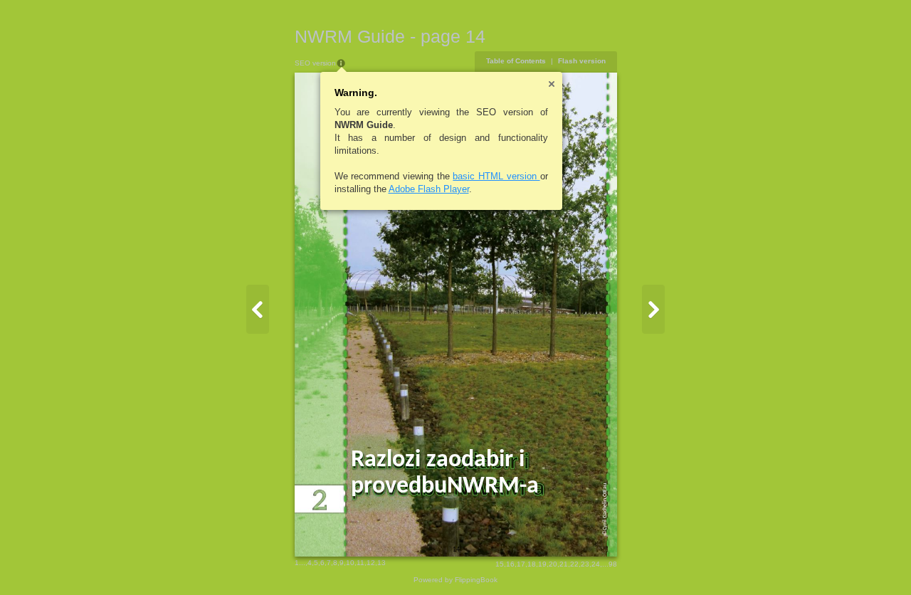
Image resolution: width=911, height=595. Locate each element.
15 (499, 564)
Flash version (582, 61)
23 (585, 564)
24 (595, 564)
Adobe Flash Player (429, 189)
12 (371, 563)
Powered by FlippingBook (455, 580)
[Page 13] (257, 309)
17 (521, 564)
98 (613, 564)
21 (563, 564)
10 (350, 563)
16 (510, 564)
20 (553, 564)
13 (381, 563)
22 (574, 564)
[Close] (552, 84)
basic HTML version (496, 176)
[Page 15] (653, 309)
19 (542, 564)
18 (531, 564)
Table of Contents (516, 61)
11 (360, 563)
